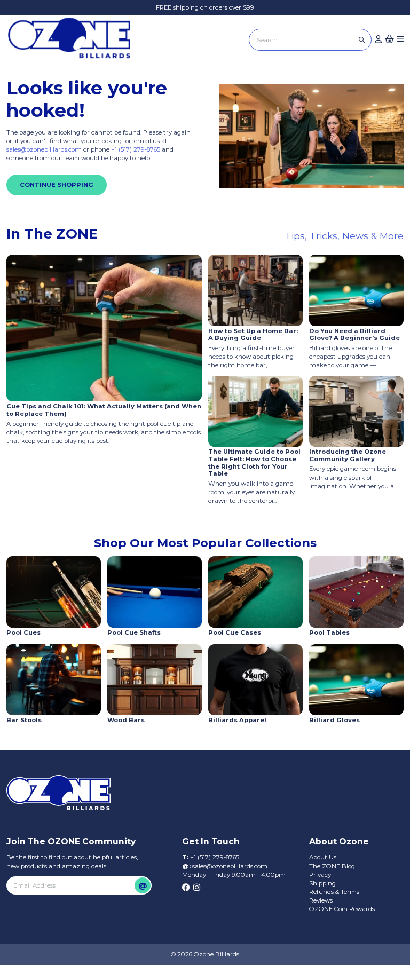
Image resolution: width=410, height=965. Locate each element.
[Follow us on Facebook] (186, 887)
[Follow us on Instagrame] (196, 887)
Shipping (322, 883)
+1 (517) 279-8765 (136, 149)
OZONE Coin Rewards (342, 909)
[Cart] (389, 39)
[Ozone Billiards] (72, 41)
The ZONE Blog (332, 866)
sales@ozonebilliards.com (44, 149)
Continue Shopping (56, 184)
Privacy (320, 875)
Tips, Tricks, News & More (344, 235)
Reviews (321, 900)
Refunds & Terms (334, 892)
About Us (322, 857)
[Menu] (400, 39)
